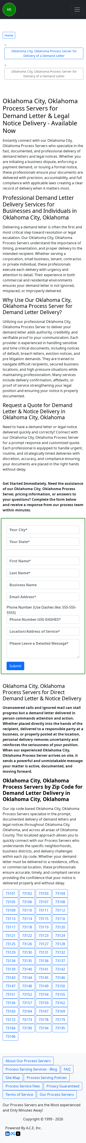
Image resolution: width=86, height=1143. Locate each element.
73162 (60, 1002)
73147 (10, 986)
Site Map (13, 1077)
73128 (60, 943)
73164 (27, 1011)
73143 (10, 977)
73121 (10, 935)
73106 (27, 901)
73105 (10, 901)
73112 (60, 910)
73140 (27, 969)
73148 (27, 986)
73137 (60, 960)
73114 (27, 918)
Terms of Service (19, 1094)
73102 (27, 893)
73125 (10, 943)
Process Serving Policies (47, 1077)
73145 (44, 977)
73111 (44, 910)
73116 (60, 918)
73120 (60, 927)
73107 (44, 901)
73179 (60, 1019)
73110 (27, 910)
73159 (44, 1002)
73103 (44, 893)
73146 (60, 977)
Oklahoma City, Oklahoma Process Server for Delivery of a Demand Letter (44, 53)
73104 (60, 893)
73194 (44, 1028)
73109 (10, 910)
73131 (44, 952)
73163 (10, 1011)
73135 (27, 960)
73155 (60, 994)
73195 (60, 1028)
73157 (27, 1002)
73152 (27, 994)
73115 (44, 918)
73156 (10, 1002)
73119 (44, 927)
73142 (60, 969)
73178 (44, 1019)
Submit (15, 666)
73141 (44, 969)
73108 (60, 901)
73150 (60, 986)
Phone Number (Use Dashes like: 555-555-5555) (41, 610)
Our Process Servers (57, 1094)
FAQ (67, 1069)
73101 (10, 893)
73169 (60, 1011)
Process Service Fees (23, 1086)
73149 (44, 986)
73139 (10, 969)
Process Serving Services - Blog (31, 1069)
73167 (44, 1011)
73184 (10, 1028)
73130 (27, 952)
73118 (27, 927)
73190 (27, 1028)
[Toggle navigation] (77, 9)
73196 (10, 1036)
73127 (44, 943)
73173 (27, 1019)
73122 (27, 935)
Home (9, 35)
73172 (10, 1019)
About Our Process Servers (28, 1060)
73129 (10, 952)
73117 (10, 927)
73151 (10, 994)
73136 (44, 960)
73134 (10, 960)
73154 (44, 994)
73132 (60, 952)
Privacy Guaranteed (63, 1086)
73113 (10, 918)
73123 (44, 935)
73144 (27, 977)
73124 (60, 935)
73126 (27, 943)
